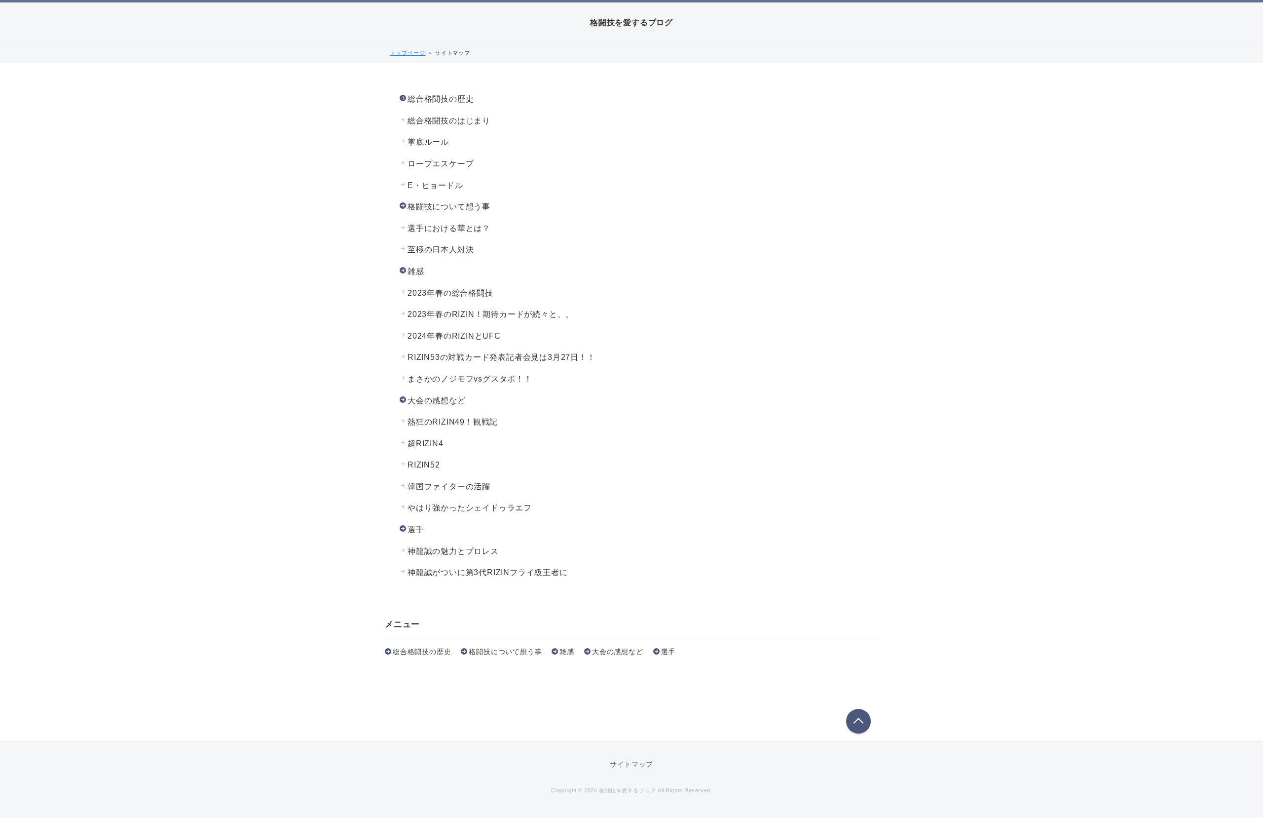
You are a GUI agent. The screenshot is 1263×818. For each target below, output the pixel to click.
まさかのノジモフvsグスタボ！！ (470, 379)
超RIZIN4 (426, 443)
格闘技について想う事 (449, 206)
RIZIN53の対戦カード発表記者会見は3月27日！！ (501, 357)
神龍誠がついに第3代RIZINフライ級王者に (488, 572)
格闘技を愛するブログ (631, 22)
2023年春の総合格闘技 (450, 293)
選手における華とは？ (449, 228)
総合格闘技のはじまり (449, 121)
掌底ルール (428, 142)
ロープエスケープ (441, 163)
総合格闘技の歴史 (441, 99)
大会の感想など (437, 400)
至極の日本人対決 (441, 249)
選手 (416, 529)
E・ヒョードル (435, 185)
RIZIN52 (424, 465)
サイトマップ (631, 764)
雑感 (416, 271)
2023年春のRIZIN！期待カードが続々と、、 (491, 314)
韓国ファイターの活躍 (449, 486)
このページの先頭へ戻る (858, 721)
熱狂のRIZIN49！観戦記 (453, 422)
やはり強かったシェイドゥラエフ (470, 508)
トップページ (408, 53)
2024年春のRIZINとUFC (454, 336)
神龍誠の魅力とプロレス (453, 551)
